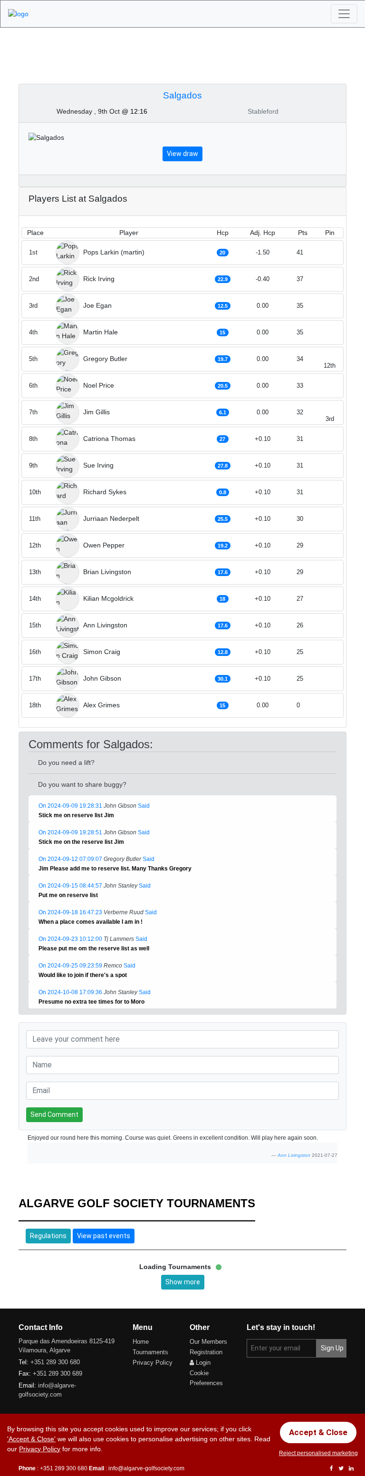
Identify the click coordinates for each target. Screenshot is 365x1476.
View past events (103, 1236)
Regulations (48, 1236)
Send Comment (54, 1114)
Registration (206, 1352)
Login (202, 1362)
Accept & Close (318, 1432)
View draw (182, 153)
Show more (182, 1282)
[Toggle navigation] (344, 13)
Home (141, 1341)
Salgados (182, 95)
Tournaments (150, 1352)
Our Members (208, 1341)
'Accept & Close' (31, 1439)
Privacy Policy (153, 1362)
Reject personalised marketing (318, 1453)
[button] (119, 815)
